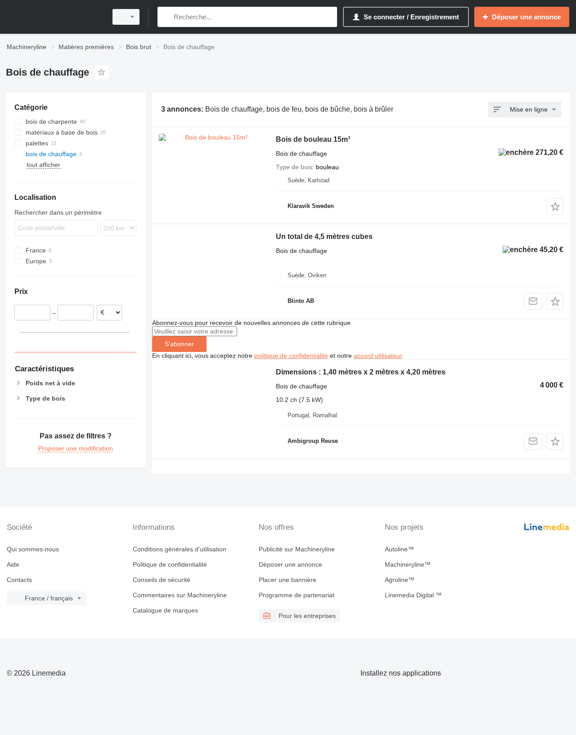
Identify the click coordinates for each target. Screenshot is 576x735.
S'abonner (179, 343)
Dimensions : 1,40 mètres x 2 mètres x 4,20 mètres (361, 372)
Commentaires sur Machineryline (180, 595)
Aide (13, 564)
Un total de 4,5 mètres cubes (324, 236)
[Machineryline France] (54, 17)
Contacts (19, 579)
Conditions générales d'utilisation (179, 549)
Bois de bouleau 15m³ (313, 139)
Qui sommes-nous (33, 549)
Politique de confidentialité (170, 564)
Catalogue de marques (165, 610)
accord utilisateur (378, 355)
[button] (555, 206)
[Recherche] (166, 17)
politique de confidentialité (291, 355)
